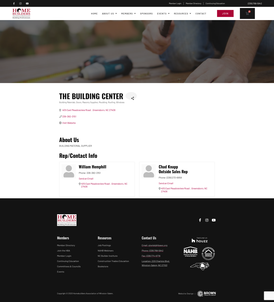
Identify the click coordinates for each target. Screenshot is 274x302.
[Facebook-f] (14, 3)
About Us (108, 13)
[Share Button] (131, 96)
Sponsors (146, 13)
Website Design (186, 293)
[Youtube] (27, 3)
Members (127, 13)
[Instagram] (21, 3)
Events (162, 13)
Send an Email (86, 178)
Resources (181, 13)
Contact (201, 13)
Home (94, 13)
